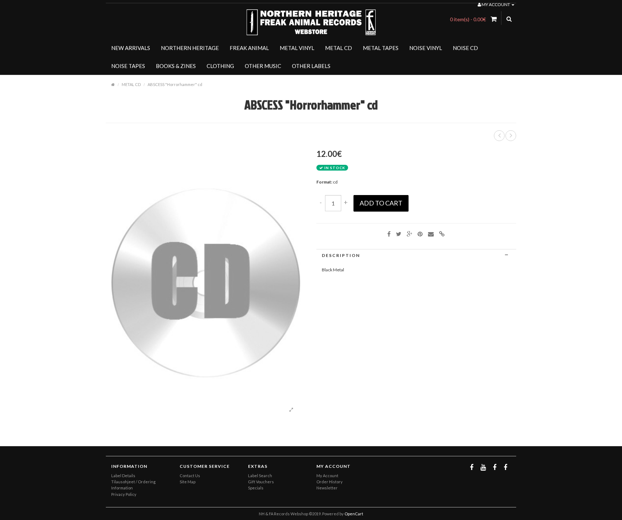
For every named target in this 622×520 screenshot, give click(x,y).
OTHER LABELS (311, 66)
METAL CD (338, 48)
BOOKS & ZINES (176, 66)
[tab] (416, 255)
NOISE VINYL (425, 48)
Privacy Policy (123, 494)
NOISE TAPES (128, 66)
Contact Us (190, 475)
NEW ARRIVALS (130, 48)
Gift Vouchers (261, 481)
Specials (255, 487)
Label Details (123, 475)
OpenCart (353, 513)
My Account (327, 475)
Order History (329, 481)
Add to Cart (381, 203)
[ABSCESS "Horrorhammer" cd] (291, 410)
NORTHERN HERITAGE (190, 48)
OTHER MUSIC (263, 66)
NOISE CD (465, 48)
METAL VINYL (297, 48)
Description (341, 255)
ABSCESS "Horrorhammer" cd (175, 84)
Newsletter (327, 487)
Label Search (260, 475)
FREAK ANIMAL (249, 48)
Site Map (187, 481)
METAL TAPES (380, 48)
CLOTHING (220, 66)
